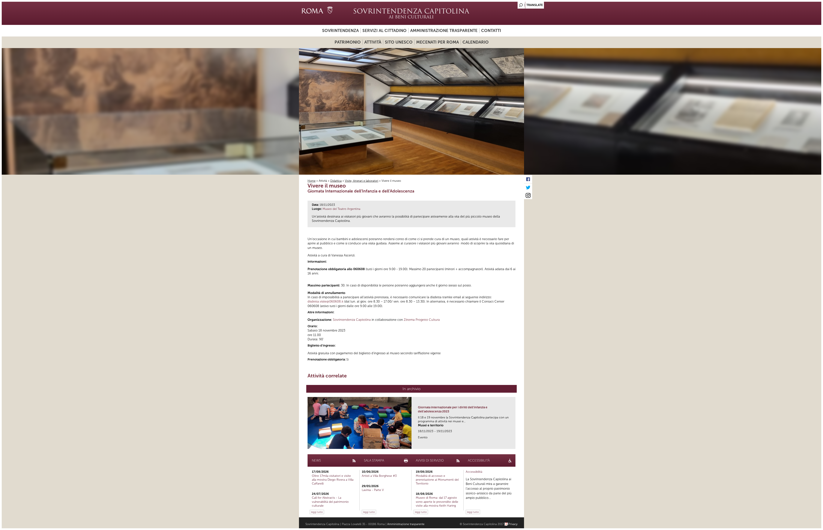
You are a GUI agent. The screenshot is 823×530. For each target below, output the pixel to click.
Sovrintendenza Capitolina (352, 320)
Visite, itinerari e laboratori (361, 180)
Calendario (476, 42)
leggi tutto (317, 511)
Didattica (336, 180)
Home (311, 180)
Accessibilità (474, 472)
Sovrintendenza (340, 30)
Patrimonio (348, 42)
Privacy (513, 524)
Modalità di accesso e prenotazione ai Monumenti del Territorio (437, 479)
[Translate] (510, 4)
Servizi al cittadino (384, 30)
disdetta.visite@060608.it (325, 301)
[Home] (411, 13)
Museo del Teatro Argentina (341, 209)
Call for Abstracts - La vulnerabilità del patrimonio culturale (330, 501)
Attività (372, 42)
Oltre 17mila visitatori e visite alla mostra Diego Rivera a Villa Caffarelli (332, 479)
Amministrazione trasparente (444, 30)
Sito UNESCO (399, 42)
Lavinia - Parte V (373, 490)
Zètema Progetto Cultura (422, 320)
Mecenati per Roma (437, 42)
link (513, 444)
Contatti (491, 30)
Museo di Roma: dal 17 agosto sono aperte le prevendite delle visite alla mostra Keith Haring (437, 501)
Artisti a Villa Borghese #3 (379, 476)
